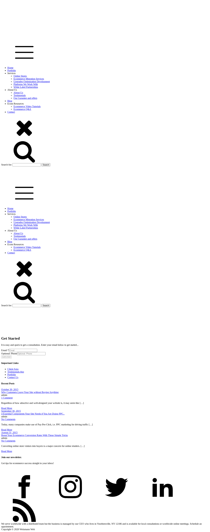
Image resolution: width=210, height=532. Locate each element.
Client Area (12, 369)
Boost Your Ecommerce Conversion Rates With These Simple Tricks (34, 435)
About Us (18, 92)
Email (5, 350)
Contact (11, 112)
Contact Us (12, 377)
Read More (6, 408)
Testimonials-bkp (15, 371)
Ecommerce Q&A (22, 109)
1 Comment (7, 397)
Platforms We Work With (26, 84)
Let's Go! (6, 357)
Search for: (6, 164)
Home (10, 67)
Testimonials (20, 95)
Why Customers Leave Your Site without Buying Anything (30, 392)
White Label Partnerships (26, 87)
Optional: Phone (9, 353)
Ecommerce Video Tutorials (27, 106)
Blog (9, 101)
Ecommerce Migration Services (29, 78)
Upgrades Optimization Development (32, 81)
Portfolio (11, 70)
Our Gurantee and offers (25, 98)
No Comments (8, 419)
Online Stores (20, 76)
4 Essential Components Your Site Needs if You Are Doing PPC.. (33, 413)
